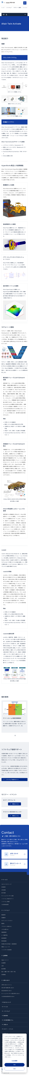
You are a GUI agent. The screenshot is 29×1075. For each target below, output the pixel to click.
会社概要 (3, 963)
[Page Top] (27, 1073)
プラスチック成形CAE (6, 926)
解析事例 (5, 1015)
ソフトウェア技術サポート (7, 898)
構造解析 (3, 914)
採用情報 (3, 974)
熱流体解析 (4, 941)
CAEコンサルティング (6, 884)
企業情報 (5, 955)
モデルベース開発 (17, 7)
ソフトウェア (9, 7)
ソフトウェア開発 (5, 901)
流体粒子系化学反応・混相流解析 (9, 944)
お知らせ (5, 1024)
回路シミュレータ (5, 946)
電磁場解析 (4, 932)
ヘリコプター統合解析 (6, 949)
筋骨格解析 (4, 938)
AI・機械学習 (4, 935)
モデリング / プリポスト (6, 920)
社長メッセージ (5, 960)
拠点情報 (3, 968)
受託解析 (3, 887)
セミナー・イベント (8, 1029)
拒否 (14, 1068)
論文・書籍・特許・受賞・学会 (8, 971)
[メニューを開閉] (25, 14)
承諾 (14, 1064)
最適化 (3, 923)
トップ (2, 7)
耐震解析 (3, 917)
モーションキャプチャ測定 (7, 895)
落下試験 (3, 893)
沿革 (2, 966)
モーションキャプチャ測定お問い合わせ (10, 993)
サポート (5, 1033)
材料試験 (3, 890)
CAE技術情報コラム (8, 1020)
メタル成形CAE (4, 929)
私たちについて (7, 1002)
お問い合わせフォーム (6, 984)
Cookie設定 (14, 1060)
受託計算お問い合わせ (6, 990)
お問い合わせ (6, 980)
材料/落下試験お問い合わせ (7, 987)
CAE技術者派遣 (4, 904)
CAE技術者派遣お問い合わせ (7, 996)
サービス (5, 879)
